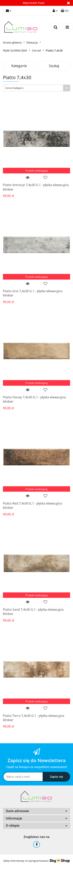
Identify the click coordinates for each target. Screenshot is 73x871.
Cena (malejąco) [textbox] (14, 88)
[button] (64, 11)
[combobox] (36, 88)
